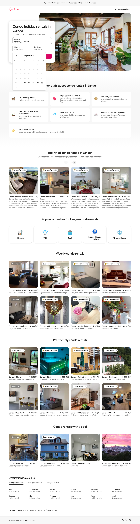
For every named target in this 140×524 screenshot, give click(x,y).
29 (38, 83)
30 (42, 83)
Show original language (87, 3)
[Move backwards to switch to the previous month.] (16, 55)
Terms (34, 520)
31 (16, 87)
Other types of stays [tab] (34, 483)
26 (25, 83)
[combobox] (32, 41)
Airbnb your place (122, 9)
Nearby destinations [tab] (16, 483)
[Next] (74, 162)
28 (33, 83)
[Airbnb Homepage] (14, 9)
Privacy (27, 520)
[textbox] (22, 49)
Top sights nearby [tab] (52, 483)
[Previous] (66, 162)
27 (29, 83)
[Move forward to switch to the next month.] (41, 55)
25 (20, 83)
